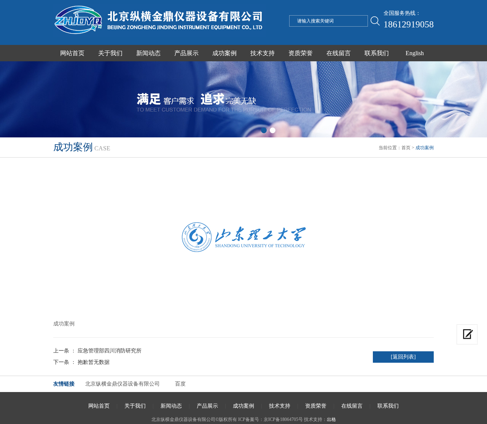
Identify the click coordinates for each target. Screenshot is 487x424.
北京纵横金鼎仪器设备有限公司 (122, 384)
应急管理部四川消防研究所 (110, 351)
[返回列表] (403, 357)
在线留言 (338, 53)
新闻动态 (148, 53)
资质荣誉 (300, 53)
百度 (180, 384)
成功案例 (224, 53)
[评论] (467, 334)
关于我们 (110, 53)
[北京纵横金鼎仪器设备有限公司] (159, 35)
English (415, 53)
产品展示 (186, 53)
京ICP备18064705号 (283, 419)
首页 (406, 147)
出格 (331, 419)
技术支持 (262, 53)
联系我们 (376, 53)
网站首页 (72, 53)
